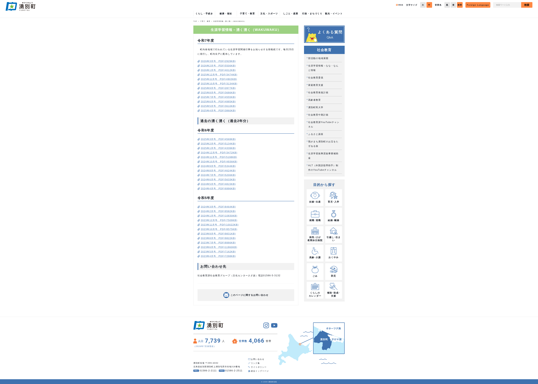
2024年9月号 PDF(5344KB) (218, 166)
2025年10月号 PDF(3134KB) (219, 83)
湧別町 (20, 6)
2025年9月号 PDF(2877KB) (218, 88)
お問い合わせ (257, 359)
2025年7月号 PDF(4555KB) (218, 97)
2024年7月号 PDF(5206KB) (218, 175)
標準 (460, 5)
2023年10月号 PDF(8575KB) (219, 229)
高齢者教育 (314, 100)
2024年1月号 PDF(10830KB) (219, 216)
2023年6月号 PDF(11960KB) (219, 247)
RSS (400, 5)
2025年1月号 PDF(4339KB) (218, 148)
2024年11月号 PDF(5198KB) (219, 157)
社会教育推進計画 (318, 92)
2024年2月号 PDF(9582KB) (218, 211)
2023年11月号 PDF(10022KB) (220, 225)
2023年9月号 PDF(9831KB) (218, 234)
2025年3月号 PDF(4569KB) (218, 139)
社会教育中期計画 (318, 115)
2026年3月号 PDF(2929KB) (218, 61)
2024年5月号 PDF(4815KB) (218, 184)
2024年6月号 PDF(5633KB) (218, 179)
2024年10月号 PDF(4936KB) (219, 161)
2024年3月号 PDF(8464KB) (218, 207)
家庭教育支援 (315, 85)
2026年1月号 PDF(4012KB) (218, 70)
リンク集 (255, 363)
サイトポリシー (259, 367)
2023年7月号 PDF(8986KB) (218, 243)
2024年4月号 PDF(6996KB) (218, 188)
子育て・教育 (205, 21)
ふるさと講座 (315, 134)
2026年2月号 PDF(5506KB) (218, 66)
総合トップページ (260, 371)
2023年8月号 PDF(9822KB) (218, 238)
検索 (526, 5)
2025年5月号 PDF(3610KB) (218, 106)
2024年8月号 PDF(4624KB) (218, 170)
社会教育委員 (315, 77)
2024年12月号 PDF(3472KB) (219, 152)
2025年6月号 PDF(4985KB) (218, 101)
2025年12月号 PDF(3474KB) (219, 74)
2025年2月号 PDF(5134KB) (218, 143)
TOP (195, 21)
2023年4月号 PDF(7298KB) (218, 256)
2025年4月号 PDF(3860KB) (218, 110)
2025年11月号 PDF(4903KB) (219, 79)
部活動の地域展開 (318, 58)
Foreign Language (478, 5)
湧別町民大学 (315, 107)
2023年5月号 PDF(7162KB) (218, 251)
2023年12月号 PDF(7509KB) (219, 220)
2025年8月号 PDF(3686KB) (218, 92)
